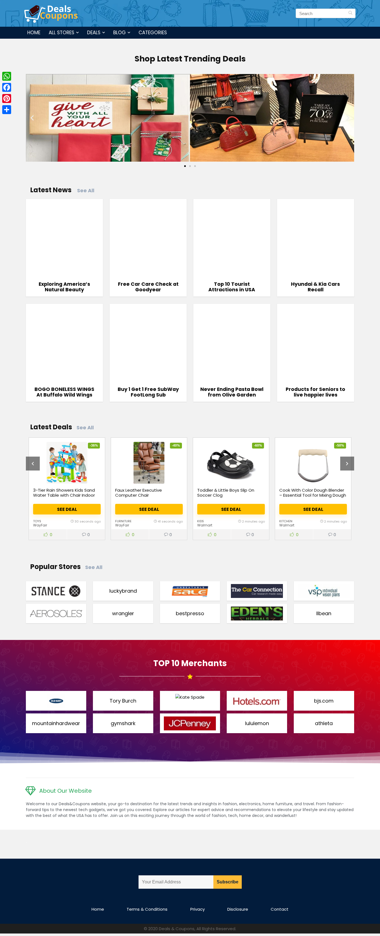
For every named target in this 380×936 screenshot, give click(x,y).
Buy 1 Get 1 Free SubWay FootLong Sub (148, 392)
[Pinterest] (6, 98)
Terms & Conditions (147, 909)
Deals (93, 32)
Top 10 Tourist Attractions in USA (231, 287)
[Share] (6, 109)
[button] (32, 117)
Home (33, 32)
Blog (119, 32)
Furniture (123, 521)
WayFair (40, 525)
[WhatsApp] (6, 76)
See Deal (67, 509)
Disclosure (237, 909)
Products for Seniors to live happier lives (315, 392)
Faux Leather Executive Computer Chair (138, 492)
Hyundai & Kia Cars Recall (315, 287)
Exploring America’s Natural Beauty (64, 287)
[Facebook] (6, 87)
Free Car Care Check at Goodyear (148, 287)
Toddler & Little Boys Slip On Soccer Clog (225, 492)
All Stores (61, 32)
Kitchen (285, 521)
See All (85, 190)
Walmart (204, 525)
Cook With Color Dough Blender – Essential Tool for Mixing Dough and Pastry (312, 495)
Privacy (197, 909)
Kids (200, 521)
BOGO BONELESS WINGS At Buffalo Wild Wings (64, 392)
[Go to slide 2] (190, 166)
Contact (279, 909)
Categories (153, 32)
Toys (37, 521)
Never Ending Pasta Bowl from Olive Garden (231, 392)
